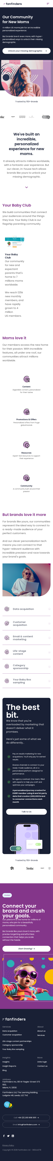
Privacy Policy (8, 1145)
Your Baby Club (11, 256)
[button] (48, 4)
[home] (12, 3)
